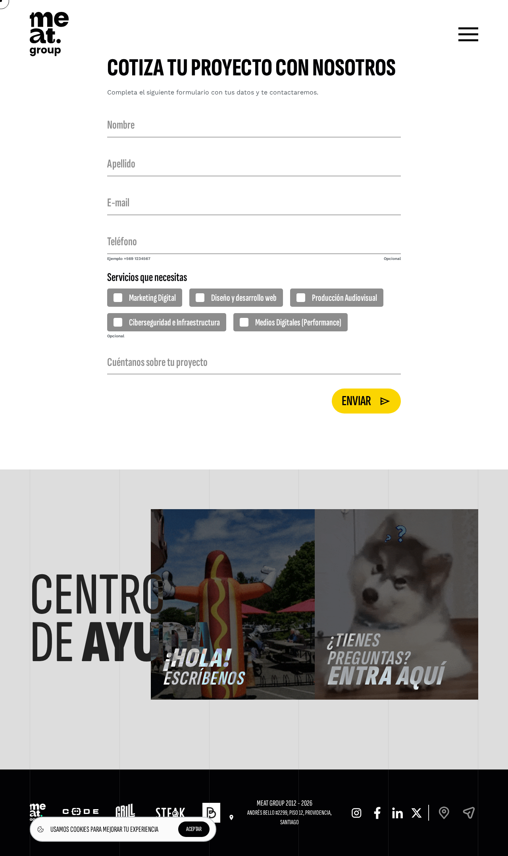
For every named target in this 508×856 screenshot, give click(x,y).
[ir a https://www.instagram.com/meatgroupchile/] (356, 813)
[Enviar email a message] (469, 813)
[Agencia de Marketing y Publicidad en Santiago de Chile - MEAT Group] (49, 34)
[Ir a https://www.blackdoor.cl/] (211, 813)
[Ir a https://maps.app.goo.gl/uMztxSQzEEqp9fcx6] (444, 813)
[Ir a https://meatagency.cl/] (38, 812)
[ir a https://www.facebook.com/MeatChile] (377, 813)
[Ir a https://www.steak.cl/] (170, 813)
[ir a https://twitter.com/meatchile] (416, 813)
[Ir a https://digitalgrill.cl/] (127, 813)
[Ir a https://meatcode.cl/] (80, 813)
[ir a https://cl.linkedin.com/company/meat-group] (398, 813)
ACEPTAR (194, 829)
